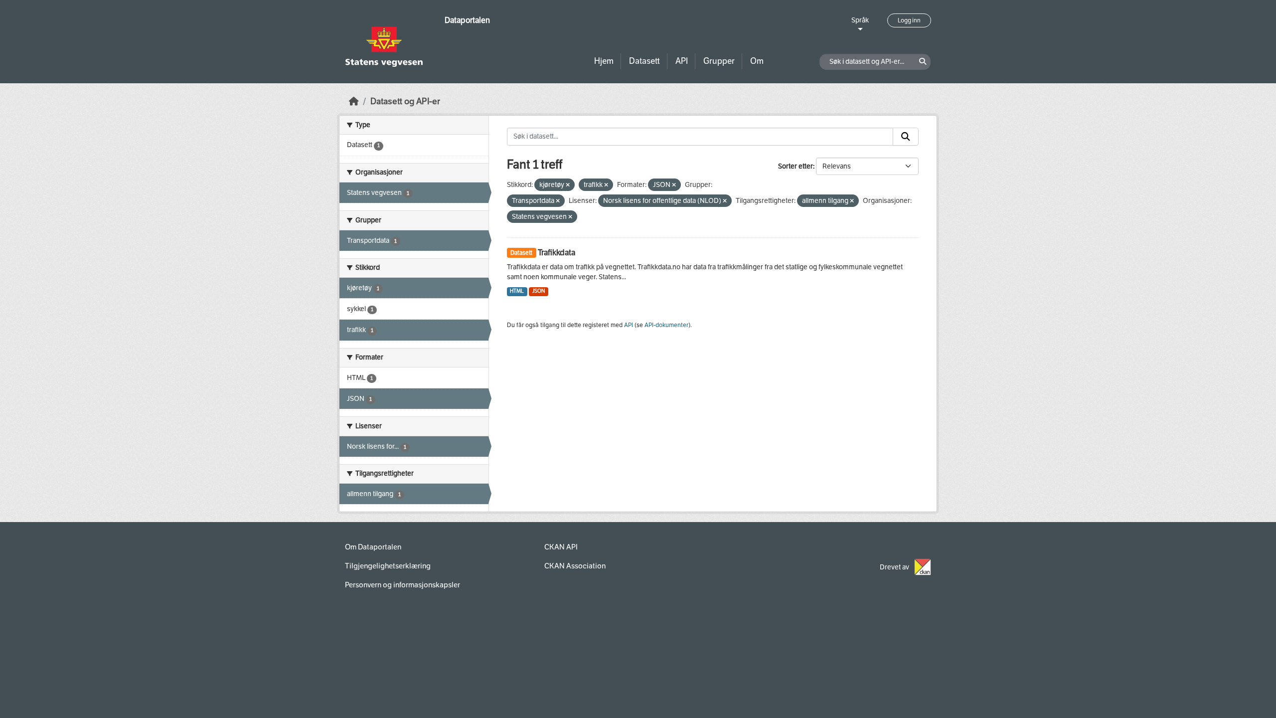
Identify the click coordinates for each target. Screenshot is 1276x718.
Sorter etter (795, 166)
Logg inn (909, 20)
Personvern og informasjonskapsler (402, 584)
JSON (538, 291)
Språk (860, 20)
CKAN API (561, 546)
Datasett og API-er (405, 101)
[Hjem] (354, 101)
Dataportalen (467, 20)
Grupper (719, 61)
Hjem (604, 61)
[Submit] (906, 137)
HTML (517, 291)
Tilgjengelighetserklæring (388, 565)
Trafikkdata (556, 252)
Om (757, 61)
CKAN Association (575, 565)
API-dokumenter (666, 325)
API (681, 61)
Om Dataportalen (373, 546)
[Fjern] (568, 185)
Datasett (644, 61)
